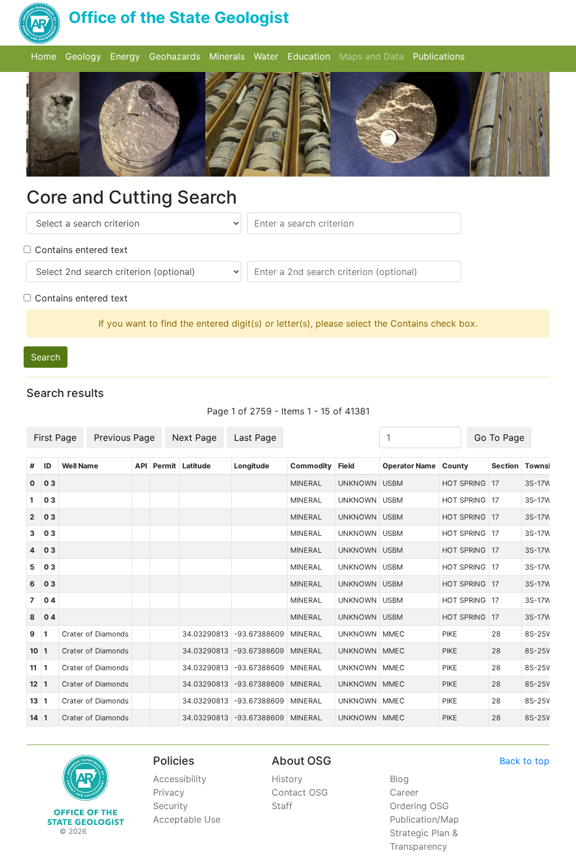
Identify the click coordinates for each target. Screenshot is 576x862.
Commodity (311, 466)
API (141, 466)
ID (47, 466)
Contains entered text (81, 249)
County (455, 466)
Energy (127, 56)
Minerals (229, 56)
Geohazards (177, 56)
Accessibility (179, 778)
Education (311, 56)
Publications (441, 56)
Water (268, 56)
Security (170, 805)
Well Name (80, 466)
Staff (282, 805)
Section (505, 466)
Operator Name (409, 466)
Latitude (196, 466)
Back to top (525, 760)
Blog (399, 778)
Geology (85, 56)
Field (346, 466)
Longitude (251, 466)
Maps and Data (373, 56)
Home (46, 56)
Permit (164, 466)
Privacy (168, 792)
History (287, 778)
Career (404, 792)
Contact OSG (300, 792)
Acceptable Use (186, 819)
